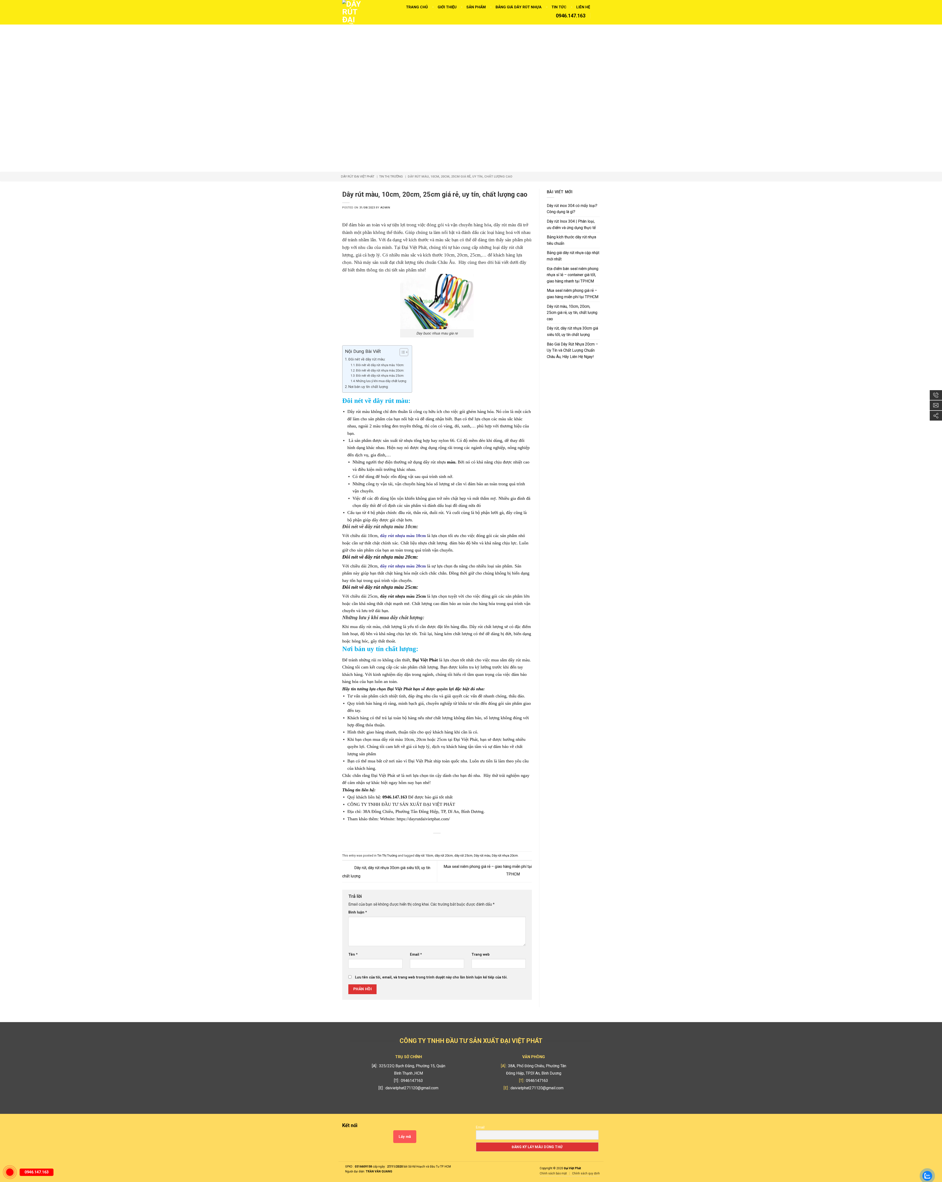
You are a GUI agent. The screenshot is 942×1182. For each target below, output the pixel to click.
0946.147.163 (570, 16)
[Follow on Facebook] (364, 1126)
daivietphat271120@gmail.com (411, 1088)
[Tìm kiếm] (597, 16)
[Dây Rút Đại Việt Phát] (353, 12)
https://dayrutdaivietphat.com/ (423, 818)
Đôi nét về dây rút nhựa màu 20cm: (380, 370)
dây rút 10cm (424, 855)
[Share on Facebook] (421, 841)
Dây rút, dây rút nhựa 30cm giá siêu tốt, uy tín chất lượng (572, 331)
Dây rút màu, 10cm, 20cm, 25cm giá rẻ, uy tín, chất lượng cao (572, 312)
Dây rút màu (482, 855)
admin (385, 207)
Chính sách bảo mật (553, 1173)
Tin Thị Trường (387, 855)
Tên (353, 954)
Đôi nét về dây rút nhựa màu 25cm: (380, 375)
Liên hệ (583, 7)
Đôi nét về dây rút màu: (366, 359)
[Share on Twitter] (429, 841)
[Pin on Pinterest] (445, 841)
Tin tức (558, 7)
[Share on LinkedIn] (453, 841)
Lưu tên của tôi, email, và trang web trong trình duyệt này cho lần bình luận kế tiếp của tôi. (431, 977)
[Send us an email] (380, 1126)
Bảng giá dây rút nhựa (519, 7)
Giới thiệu (447, 7)
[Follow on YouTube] (388, 1126)
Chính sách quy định (586, 1173)
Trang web (480, 954)
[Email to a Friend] (437, 841)
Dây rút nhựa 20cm (505, 855)
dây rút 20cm (444, 855)
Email (416, 954)
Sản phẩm (476, 7)
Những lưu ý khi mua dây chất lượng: (381, 381)
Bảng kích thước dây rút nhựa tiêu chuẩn (571, 240)
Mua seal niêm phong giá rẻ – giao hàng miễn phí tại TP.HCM (572, 293)
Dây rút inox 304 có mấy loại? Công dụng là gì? (572, 208)
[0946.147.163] (10, 1172)
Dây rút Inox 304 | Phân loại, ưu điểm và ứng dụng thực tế (571, 224)
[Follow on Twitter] (372, 1126)
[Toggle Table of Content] (401, 352)
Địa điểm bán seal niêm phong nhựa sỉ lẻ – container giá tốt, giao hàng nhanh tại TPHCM (572, 274)
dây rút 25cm (463, 855)
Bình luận (357, 912)
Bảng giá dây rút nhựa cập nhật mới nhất (573, 255)
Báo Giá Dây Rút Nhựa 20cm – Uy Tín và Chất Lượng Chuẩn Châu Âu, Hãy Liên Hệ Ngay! (572, 350)
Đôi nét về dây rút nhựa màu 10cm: (380, 365)
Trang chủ (417, 7)
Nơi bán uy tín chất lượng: (368, 387)
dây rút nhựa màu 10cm (403, 535)
